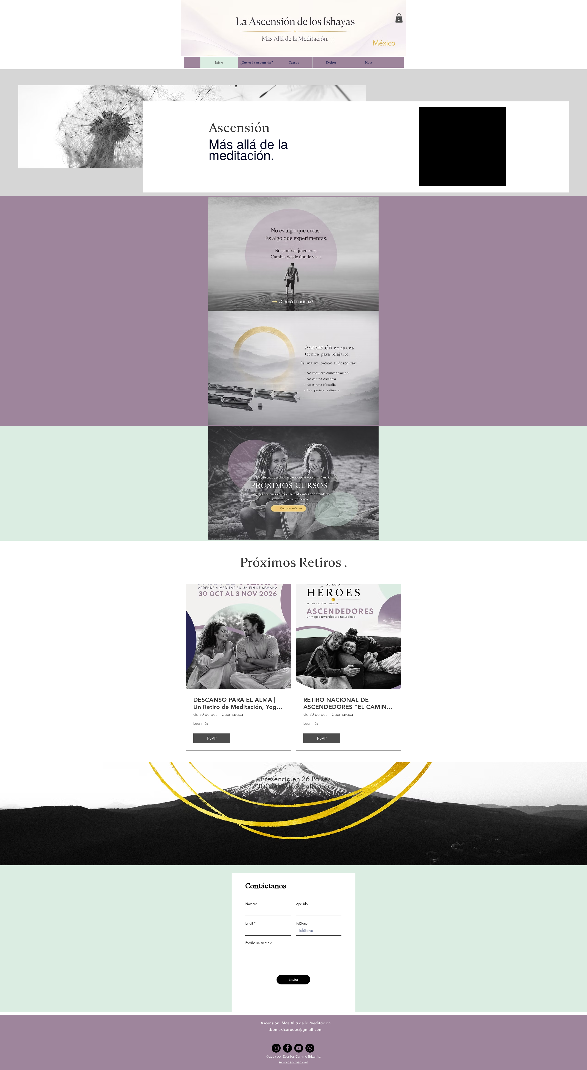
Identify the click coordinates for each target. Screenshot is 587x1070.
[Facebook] (287, 1048)
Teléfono (301, 923)
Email (249, 923)
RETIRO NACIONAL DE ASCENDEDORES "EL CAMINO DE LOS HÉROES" (347, 703)
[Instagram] (276, 1048)
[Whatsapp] (309, 1048)
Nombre (251, 904)
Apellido (302, 904)
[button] (399, 18)
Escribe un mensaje (258, 943)
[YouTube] (298, 1048)
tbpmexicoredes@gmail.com (295, 1030)
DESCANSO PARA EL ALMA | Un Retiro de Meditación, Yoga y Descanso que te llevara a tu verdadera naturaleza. (236, 703)
